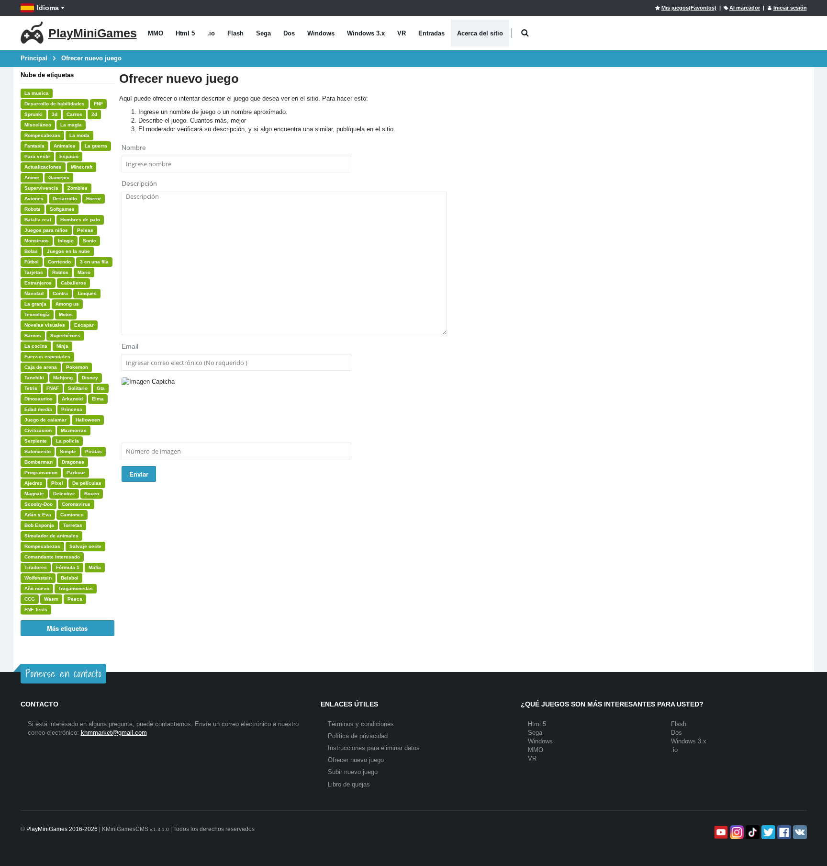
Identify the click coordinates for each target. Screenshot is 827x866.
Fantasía (34, 145)
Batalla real (37, 219)
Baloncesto (37, 451)
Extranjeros (38, 282)
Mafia (95, 567)
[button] (525, 33)
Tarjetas (33, 272)
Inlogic (66, 240)
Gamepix (58, 177)
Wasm (51, 599)
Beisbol (69, 578)
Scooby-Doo (38, 504)
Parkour (76, 472)
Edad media (38, 409)
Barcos (32, 335)
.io (211, 33)
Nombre (134, 147)
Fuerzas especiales (47, 356)
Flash (235, 33)
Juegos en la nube (68, 251)
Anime (31, 177)
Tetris (30, 388)
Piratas (93, 451)
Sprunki (33, 114)
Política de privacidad (358, 736)
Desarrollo (65, 198)
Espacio (68, 156)
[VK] (799, 832)
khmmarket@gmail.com (114, 732)
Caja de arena (40, 367)
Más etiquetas (67, 628)
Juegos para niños (46, 230)
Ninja (62, 346)
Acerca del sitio (480, 33)
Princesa (71, 409)
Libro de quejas (349, 784)
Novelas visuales (44, 325)
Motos (66, 314)
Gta (101, 388)
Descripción (139, 183)
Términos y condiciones (361, 724)
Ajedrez (33, 483)
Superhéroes (65, 335)
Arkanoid (72, 398)
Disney (90, 377)
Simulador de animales (51, 535)
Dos (289, 33)
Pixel (57, 483)
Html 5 (185, 33)
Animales (65, 145)
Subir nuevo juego (353, 771)
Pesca (74, 599)
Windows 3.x (366, 33)
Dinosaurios (38, 398)
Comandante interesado (52, 556)
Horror (93, 198)
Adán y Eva (37, 514)
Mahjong (63, 377)
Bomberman (38, 462)
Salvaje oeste (85, 546)
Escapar (84, 325)
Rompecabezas (42, 135)
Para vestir (37, 156)
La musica (36, 93)
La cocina (35, 346)
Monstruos (36, 240)
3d (54, 114)
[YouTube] (720, 832)
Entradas (431, 33)
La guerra (96, 145)
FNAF (52, 388)
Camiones (72, 514)
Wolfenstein (38, 578)
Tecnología (37, 314)
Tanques (87, 293)
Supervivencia (41, 188)
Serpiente (35, 441)
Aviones (34, 198)
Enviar (138, 474)
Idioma (48, 7)
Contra (60, 293)
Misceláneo (37, 124)
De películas (86, 483)
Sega (263, 33)
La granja (35, 304)
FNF (98, 103)
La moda (79, 135)
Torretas (72, 525)
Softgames (62, 209)
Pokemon (77, 367)
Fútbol (31, 261)
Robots (32, 209)
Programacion (40, 472)
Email (130, 346)
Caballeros (73, 282)
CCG (29, 599)
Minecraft (81, 167)
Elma (98, 398)
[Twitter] (767, 832)
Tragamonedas (75, 588)
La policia (67, 441)
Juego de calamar (45, 419)
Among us (67, 304)
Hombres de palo (80, 219)
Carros (74, 114)
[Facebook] (783, 832)
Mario (84, 272)
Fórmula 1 (67, 567)
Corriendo (59, 261)
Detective (64, 493)
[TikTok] (752, 832)
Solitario (78, 388)
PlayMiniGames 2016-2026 (62, 829)
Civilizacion (38, 430)
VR (401, 33)
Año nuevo (36, 588)
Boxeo (91, 493)
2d (94, 114)
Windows (321, 33)
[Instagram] (736, 832)
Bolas (31, 251)
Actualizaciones (43, 167)
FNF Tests (35, 609)
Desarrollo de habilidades (54, 103)
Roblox (60, 272)
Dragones (73, 462)
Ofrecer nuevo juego (356, 759)
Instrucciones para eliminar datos (374, 748)
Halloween (88, 419)
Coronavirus (76, 504)
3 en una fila (94, 261)
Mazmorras (74, 430)
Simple (68, 451)
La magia (71, 124)
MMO (155, 33)
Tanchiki (34, 377)
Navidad (34, 293)
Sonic (89, 240)
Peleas (85, 230)
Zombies (77, 188)
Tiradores (35, 567)
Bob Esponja (39, 525)
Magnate (34, 493)
